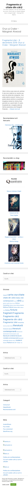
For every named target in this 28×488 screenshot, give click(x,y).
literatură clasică (7, 329)
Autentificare (7, 424)
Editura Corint (12, 303)
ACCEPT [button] (13, 484)
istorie (4, 325)
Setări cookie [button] (5, 484)
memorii (10, 340)
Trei (21, 342)
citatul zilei (20, 298)
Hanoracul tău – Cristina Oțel (14, 125)
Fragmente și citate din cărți (14, 6)
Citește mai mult (15, 109)
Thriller (18, 342)
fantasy (7, 310)
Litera (11, 325)
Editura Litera (13, 305)
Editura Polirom (8, 307)
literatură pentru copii (14, 333)
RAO (13, 342)
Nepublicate (7, 407)
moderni (19, 340)
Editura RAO (17, 307)
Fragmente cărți (11, 316)
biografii (5, 295)
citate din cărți (9, 298)
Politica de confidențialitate (11, 457)
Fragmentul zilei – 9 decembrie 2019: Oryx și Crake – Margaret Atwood (14, 42)
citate (21, 294)
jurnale (7, 325)
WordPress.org (7, 431)
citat (16, 295)
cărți (19, 300)
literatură (18, 325)
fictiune (13, 310)
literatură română (9, 336)
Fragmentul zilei (10, 322)
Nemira (5, 342)
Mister (14, 340)
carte (10, 294)
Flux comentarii (8, 429)
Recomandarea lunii (9, 409)
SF (15, 342)
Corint (15, 301)
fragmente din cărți (12, 319)
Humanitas (21, 322)
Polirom (9, 342)
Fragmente (18, 313)
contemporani (8, 301)
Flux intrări (6, 426)
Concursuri (6, 405)
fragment (8, 313)
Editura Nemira (20, 305)
